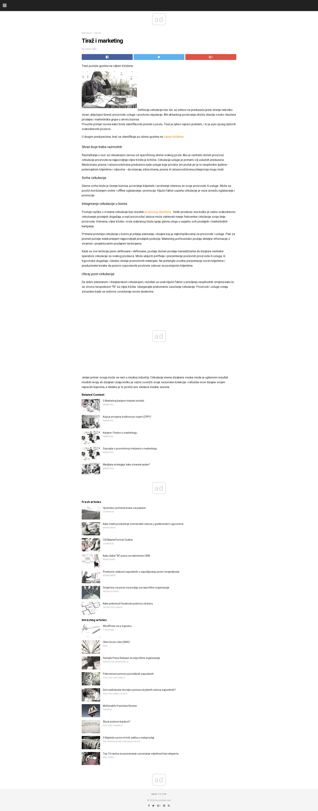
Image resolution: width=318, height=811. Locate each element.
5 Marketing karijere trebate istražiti (123, 400)
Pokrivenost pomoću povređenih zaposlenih (128, 673)
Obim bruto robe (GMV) (116, 642)
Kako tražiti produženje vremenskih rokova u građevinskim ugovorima (143, 523)
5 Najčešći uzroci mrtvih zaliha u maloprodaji (128, 737)
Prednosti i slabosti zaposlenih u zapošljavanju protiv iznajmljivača (141, 571)
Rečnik (97, 33)
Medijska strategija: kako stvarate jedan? (126, 464)
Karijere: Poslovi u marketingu (120, 432)
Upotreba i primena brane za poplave (124, 507)
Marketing (86, 33)
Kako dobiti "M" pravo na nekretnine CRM (126, 555)
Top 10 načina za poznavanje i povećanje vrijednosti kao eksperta (141, 753)
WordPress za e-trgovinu (117, 626)
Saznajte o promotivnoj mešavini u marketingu (130, 448)
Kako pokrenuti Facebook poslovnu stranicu (128, 603)
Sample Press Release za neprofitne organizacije (131, 658)
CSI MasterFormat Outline (118, 539)
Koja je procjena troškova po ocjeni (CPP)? (127, 416)
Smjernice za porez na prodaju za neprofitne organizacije (136, 587)
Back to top (159, 794)
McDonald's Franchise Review (120, 705)
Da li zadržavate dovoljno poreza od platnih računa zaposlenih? (139, 689)
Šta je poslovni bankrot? (116, 721)
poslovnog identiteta (157, 212)
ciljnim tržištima (173, 136)
